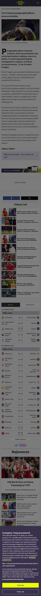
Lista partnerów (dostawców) (12, 579)
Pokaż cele (20, 592)
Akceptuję (20, 585)
